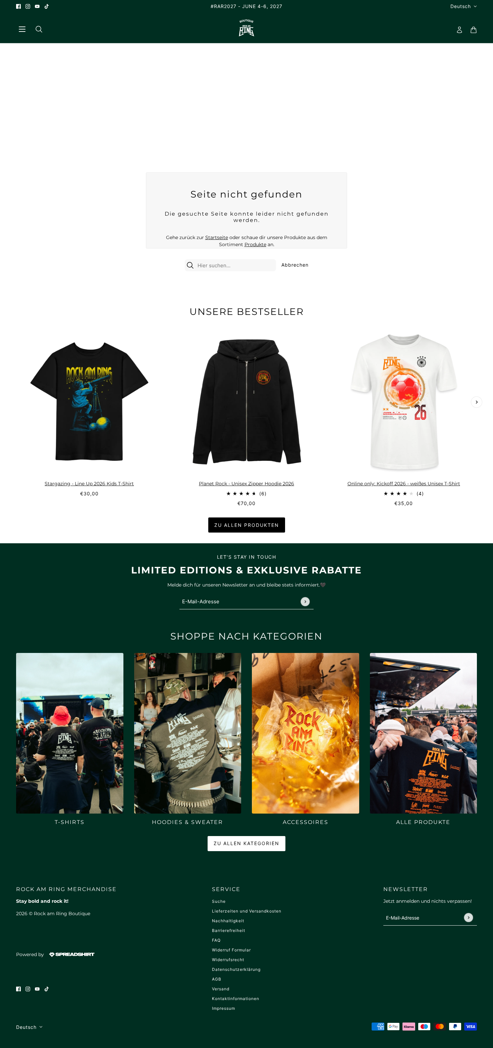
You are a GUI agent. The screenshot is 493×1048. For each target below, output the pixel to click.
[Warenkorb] (471, 27)
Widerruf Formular (231, 949)
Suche (219, 901)
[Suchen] (36, 27)
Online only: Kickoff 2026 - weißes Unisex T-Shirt (403, 484)
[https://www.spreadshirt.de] (71, 954)
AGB (216, 979)
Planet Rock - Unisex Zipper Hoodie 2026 (246, 484)
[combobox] (236, 265)
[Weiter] (476, 402)
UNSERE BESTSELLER (246, 311)
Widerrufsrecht (228, 959)
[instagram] (28, 6)
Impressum (223, 1008)
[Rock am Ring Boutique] (246, 28)
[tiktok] (47, 6)
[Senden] (305, 601)
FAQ (216, 940)
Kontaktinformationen (235, 998)
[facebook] (18, 6)
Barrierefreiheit (228, 930)
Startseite (216, 237)
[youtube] (37, 6)
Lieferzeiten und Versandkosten (246, 911)
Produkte (255, 244)
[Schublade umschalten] (22, 28)
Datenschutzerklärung (236, 969)
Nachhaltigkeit (228, 920)
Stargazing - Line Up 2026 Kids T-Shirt (89, 484)
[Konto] (457, 27)
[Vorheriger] (16, 334)
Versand (220, 988)
